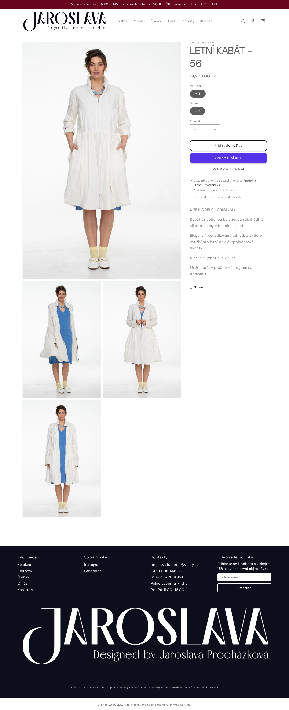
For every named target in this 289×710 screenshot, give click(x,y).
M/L (198, 93)
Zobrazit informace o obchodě (217, 197)
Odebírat (244, 588)
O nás (23, 583)
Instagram (93, 564)
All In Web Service (178, 704)
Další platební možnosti (228, 168)
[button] (243, 21)
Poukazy (25, 571)
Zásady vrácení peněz (133, 687)
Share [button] (198, 287)
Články (23, 577)
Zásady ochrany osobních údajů (172, 687)
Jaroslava (88, 687)
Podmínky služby (207, 687)
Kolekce (24, 564)
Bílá (197, 111)
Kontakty (25, 589)
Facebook (92, 571)
